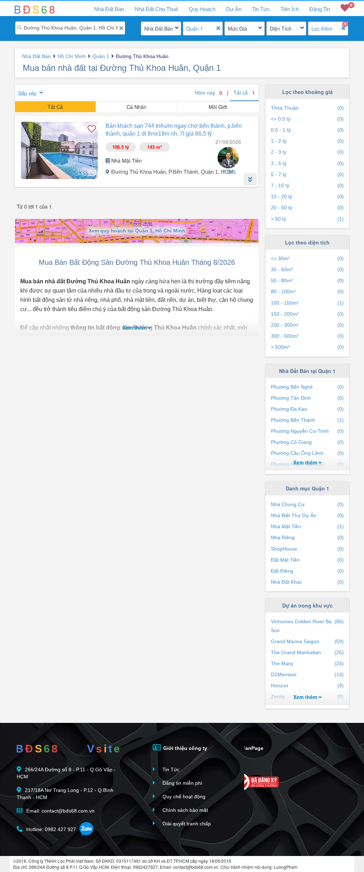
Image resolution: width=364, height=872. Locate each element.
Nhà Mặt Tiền (307, 526)
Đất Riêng (307, 571)
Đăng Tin (319, 9)
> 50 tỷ (307, 219)
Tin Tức (261, 9)
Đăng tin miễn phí (181, 783)
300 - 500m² (307, 336)
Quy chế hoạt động (183, 796)
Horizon (307, 685)
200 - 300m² (307, 325)
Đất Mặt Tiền (307, 560)
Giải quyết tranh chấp (186, 823)
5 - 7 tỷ (307, 174)
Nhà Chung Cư (307, 504)
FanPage (252, 748)
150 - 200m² (307, 314)
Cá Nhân (136, 106)
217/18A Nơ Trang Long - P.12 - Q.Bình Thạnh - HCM (65, 793)
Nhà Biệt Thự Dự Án (307, 515)
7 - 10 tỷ (307, 185)
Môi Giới (218, 106)
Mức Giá (237, 28)
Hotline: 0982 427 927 (50, 829)
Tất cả (244, 92)
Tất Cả (55, 106)
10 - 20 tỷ (307, 196)
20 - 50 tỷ (307, 207)
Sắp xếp (27, 93)
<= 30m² (307, 258)
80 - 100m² (307, 291)
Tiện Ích (289, 9)
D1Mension (307, 674)
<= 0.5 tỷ (307, 119)
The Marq (307, 663)
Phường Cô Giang (307, 442)
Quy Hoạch (202, 9)
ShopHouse (307, 549)
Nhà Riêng (307, 537)
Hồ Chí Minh (72, 56)
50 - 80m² (307, 280)
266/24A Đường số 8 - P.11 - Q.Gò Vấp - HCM (66, 773)
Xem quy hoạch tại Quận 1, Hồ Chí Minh (137, 230)
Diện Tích (280, 28)
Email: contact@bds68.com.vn (60, 811)
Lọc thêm (321, 28)
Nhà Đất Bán (158, 28)
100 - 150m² (307, 303)
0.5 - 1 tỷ (307, 130)
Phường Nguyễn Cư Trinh (307, 431)
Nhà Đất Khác (307, 582)
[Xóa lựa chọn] (218, 28)
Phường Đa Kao (307, 409)
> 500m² (307, 347)
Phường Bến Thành (307, 420)
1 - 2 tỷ (307, 141)
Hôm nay (208, 92)
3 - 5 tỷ (307, 163)
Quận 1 (194, 28)
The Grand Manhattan (307, 652)
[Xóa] (121, 28)
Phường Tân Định (307, 398)
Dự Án (233, 9)
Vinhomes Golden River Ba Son (307, 626)
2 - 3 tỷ (307, 152)
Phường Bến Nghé (307, 387)
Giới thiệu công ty (184, 748)
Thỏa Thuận (307, 108)
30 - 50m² (307, 269)
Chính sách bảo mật (184, 810)
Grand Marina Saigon (307, 641)
